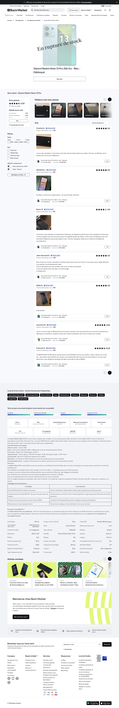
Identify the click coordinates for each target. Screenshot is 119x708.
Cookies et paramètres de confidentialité (85, 675)
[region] (73, 111)
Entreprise (98, 10)
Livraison (27, 665)
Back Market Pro (48, 687)
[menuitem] (30, 15)
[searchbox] (49, 10)
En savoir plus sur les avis (17, 125)
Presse (9, 663)
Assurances (46, 667)
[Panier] (110, 10)
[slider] (9, 142)
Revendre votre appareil (50, 670)
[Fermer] (116, 2)
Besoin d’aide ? (86, 10)
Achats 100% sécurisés (50, 690)
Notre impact (11, 665)
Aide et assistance (30, 663)
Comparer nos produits (68, 663)
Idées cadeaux (65, 668)
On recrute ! (10, 675)
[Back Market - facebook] (17, 678)
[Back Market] (17, 10)
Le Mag (63, 660)
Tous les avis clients (66, 665)
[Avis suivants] (110, 373)
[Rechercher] (32, 10)
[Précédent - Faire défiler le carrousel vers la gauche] (105, 99)
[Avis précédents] (105, 373)
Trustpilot (10, 673)
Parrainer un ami (48, 660)
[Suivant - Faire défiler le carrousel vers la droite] (110, 99)
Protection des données (86, 679)
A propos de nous (12, 660)
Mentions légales (84, 684)
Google (53, 608)
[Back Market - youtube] (13, 678)
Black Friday (64, 670)
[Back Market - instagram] (8, 678)
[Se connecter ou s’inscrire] (105, 10)
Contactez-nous (30, 660)
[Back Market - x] (8, 682)
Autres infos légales (84, 681)
